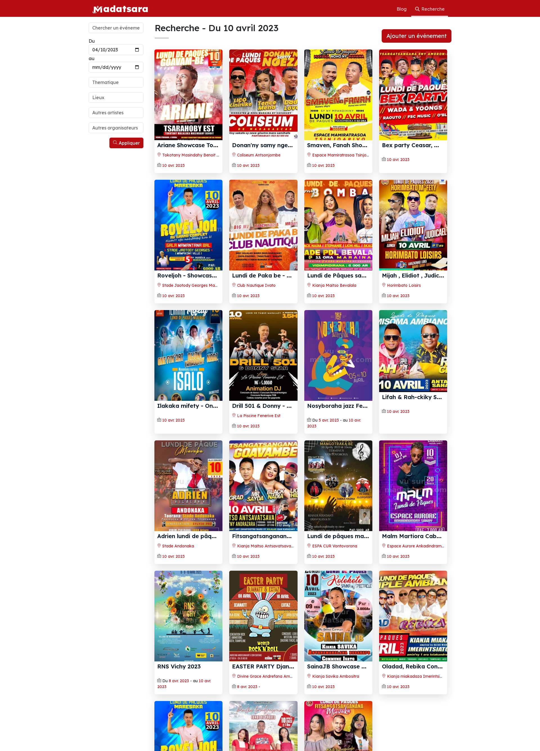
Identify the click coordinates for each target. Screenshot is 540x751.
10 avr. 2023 (173, 165)
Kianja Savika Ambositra (335, 676)
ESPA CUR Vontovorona (334, 546)
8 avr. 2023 (179, 680)
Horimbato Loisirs (403, 285)
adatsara (125, 8)
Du (92, 41)
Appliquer (129, 143)
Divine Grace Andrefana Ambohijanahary (275, 676)
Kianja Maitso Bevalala (333, 285)
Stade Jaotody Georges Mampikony (196, 285)
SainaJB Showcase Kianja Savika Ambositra (369, 666)
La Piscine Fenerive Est (258, 415)
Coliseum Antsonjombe (258, 155)
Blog (402, 9)
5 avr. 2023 (329, 420)
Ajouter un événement (416, 35)
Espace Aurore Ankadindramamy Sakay (424, 546)
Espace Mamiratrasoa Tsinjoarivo (343, 155)
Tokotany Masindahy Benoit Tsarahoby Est (202, 155)
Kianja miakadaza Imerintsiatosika (420, 676)
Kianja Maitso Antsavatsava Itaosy (270, 546)
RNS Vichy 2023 (179, 666)
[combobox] (116, 82)
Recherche (432, 9)
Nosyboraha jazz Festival (342, 405)
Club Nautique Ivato (256, 285)
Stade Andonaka (177, 546)
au (91, 58)
